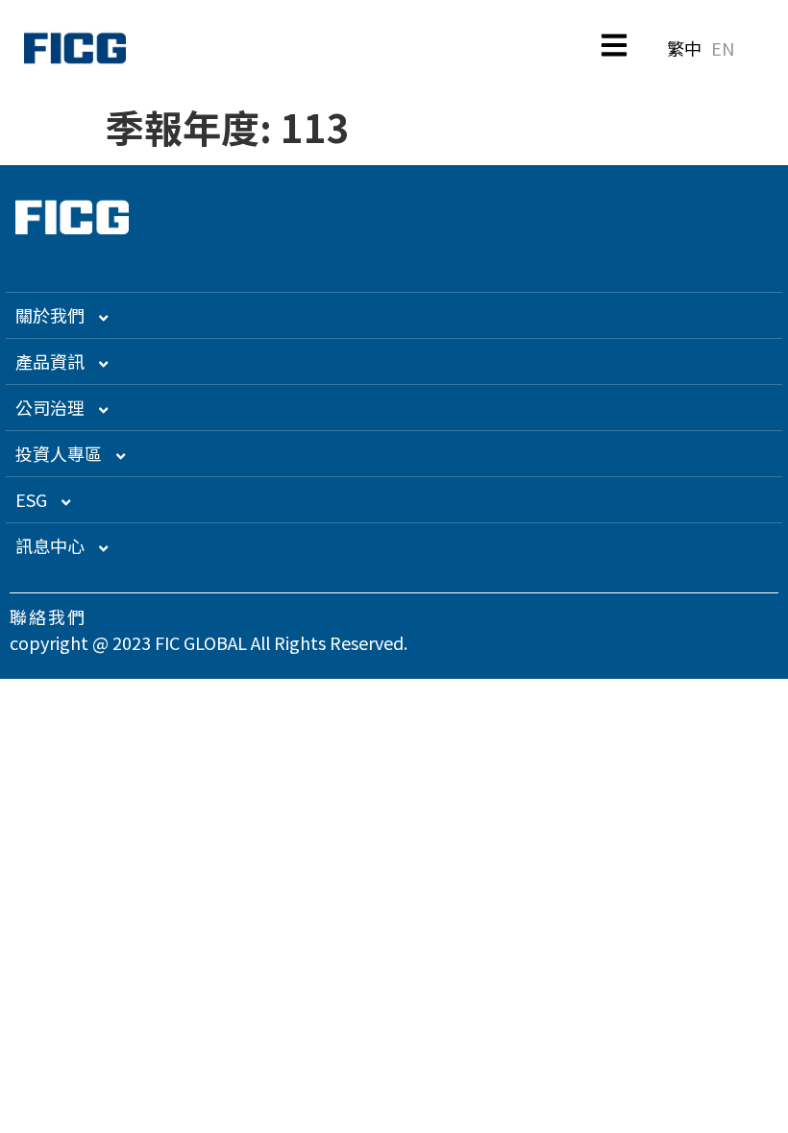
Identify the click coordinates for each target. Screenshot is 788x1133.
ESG (31, 499)
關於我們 (50, 314)
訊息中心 (50, 545)
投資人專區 (58, 453)
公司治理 (50, 407)
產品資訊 (50, 361)
